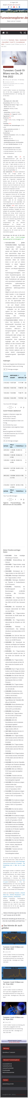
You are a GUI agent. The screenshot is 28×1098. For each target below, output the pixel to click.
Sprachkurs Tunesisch (9, 1052)
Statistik (22, 83)
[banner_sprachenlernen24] (14, 1041)
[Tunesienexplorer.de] (3, 32)
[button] (8, 446)
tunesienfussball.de (8, 1068)
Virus (13, 85)
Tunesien (17, 893)
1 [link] (10, 407)
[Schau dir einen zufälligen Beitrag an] (24, 32)
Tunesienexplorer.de (14, 18)
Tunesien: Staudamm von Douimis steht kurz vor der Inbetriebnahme (15, 4)
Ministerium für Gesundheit (9, 83)
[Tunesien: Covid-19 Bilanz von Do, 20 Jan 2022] (14, 932)
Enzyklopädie (6, 1070)
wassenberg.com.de (8, 1084)
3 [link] (15, 407)
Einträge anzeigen (13, 369)
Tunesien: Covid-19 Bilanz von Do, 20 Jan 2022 (13, 948)
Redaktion (15, 79)
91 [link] (21, 407)
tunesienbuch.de (7, 1066)
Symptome (5, 85)
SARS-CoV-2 (17, 83)
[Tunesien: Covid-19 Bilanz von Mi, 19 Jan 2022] (14, 968)
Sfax (20, 882)
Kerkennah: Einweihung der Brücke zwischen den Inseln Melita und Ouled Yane (13, 920)
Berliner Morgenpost (15, 894)
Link (22, 239)
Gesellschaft (23, 40)
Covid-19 (12, 42)
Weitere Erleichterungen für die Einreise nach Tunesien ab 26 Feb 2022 (14, 914)
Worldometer (17, 896)
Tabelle (9, 85)
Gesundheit (5, 42)
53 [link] (21, 499)
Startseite (11, 40)
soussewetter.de (7, 1064)
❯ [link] (23, 407)
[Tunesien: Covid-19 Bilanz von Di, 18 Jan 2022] (14, 1003)
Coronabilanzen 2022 (8, 66)
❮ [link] (7, 407)
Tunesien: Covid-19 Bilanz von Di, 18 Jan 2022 (13, 1018)
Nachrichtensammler (8, 1072)
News (17, 40)
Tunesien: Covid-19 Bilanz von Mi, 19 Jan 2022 (13, 983)
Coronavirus (7, 82)
